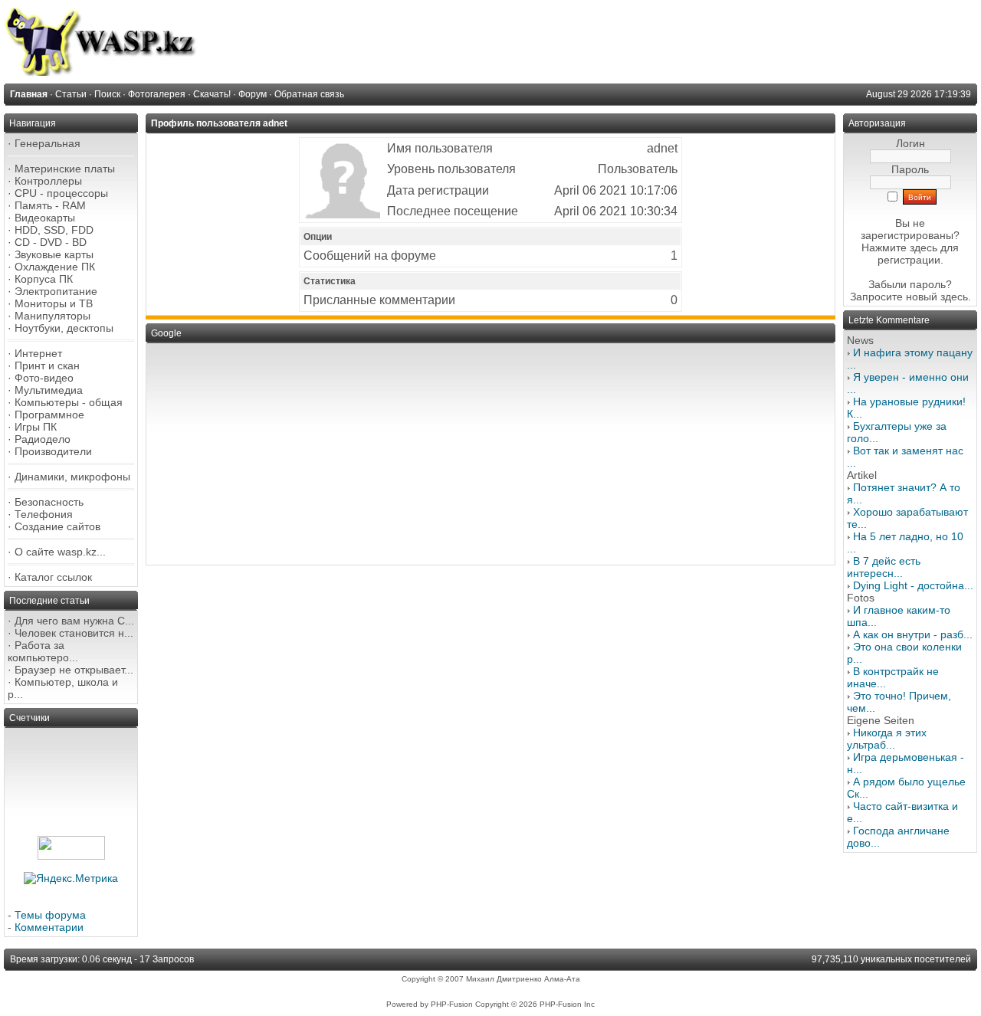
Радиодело (43, 439)
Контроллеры (48, 181)
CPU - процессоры (61, 193)
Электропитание (56, 291)
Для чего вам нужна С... (74, 621)
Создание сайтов (57, 526)
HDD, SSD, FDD (54, 230)
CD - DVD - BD (51, 242)
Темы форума (50, 915)
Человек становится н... (74, 633)
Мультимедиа (49, 390)
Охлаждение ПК (55, 267)
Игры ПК (36, 427)
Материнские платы (65, 168)
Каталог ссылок (53, 577)
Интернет (38, 353)
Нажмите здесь (899, 247)
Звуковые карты (54, 254)
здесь (954, 296)
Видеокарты (45, 217)
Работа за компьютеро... (43, 651)
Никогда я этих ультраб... (887, 738)
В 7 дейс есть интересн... (883, 567)
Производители (53, 451)
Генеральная (47, 143)
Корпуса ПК (44, 279)
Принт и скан (47, 365)
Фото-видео (44, 378)
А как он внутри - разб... (913, 634)
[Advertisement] (490, 454)
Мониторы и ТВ (54, 303)
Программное (49, 414)
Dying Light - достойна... (913, 585)
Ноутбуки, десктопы (64, 328)
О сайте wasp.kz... (60, 552)
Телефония (44, 514)
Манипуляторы (52, 316)
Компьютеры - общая (69, 402)
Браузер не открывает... (74, 670)
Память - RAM (50, 205)
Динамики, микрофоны (72, 476)
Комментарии (49, 927)
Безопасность (49, 502)
